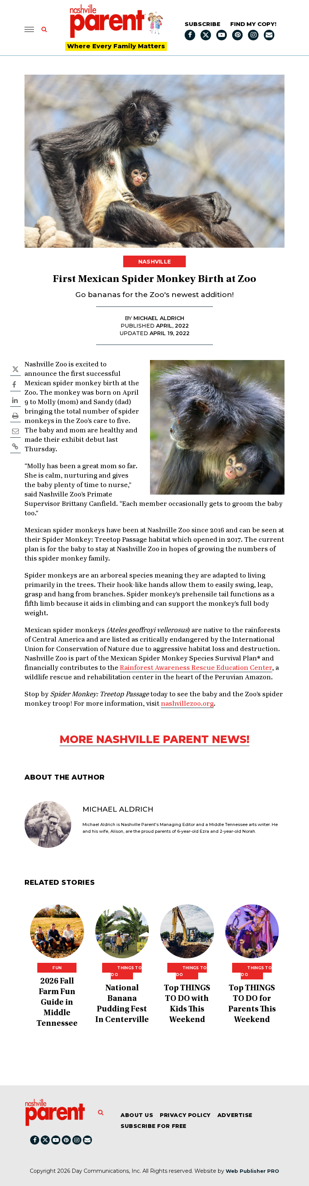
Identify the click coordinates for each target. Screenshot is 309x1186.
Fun (56, 967)
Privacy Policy (185, 1115)
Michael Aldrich (118, 809)
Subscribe (202, 24)
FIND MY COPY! (253, 24)
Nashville (154, 261)
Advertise (234, 1115)
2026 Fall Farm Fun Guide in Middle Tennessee (57, 1003)
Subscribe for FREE (154, 1126)
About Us (137, 1115)
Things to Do (126, 971)
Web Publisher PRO (252, 1171)
